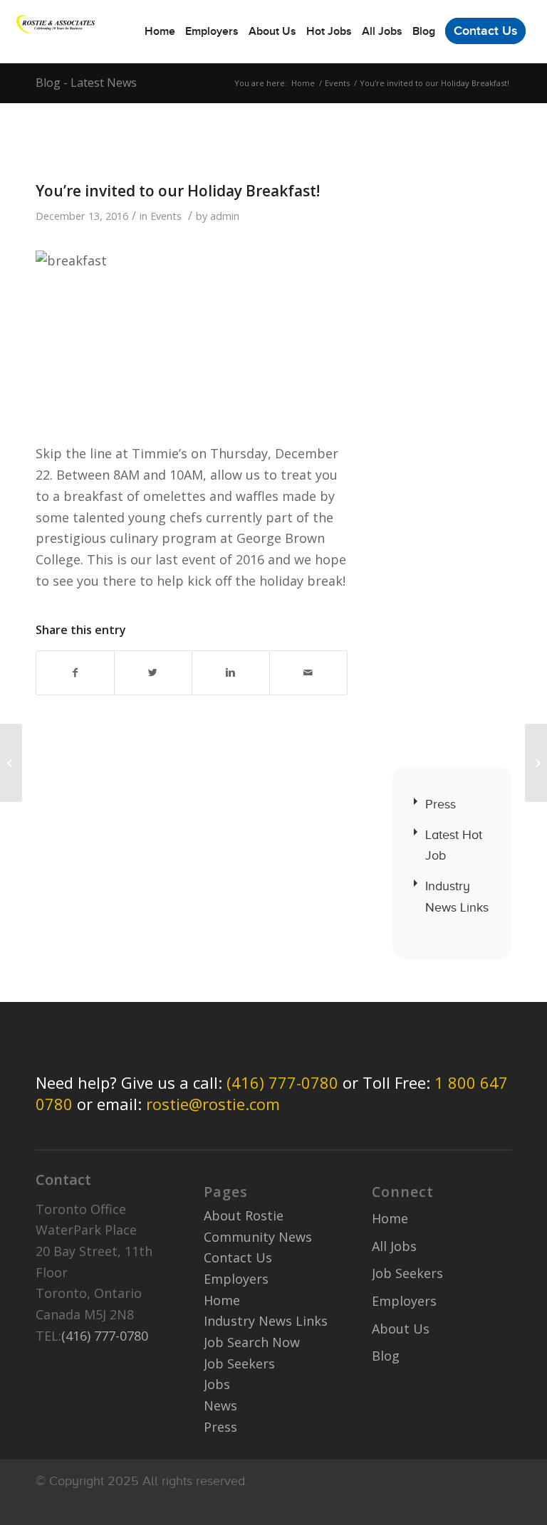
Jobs (217, 1384)
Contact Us (238, 1257)
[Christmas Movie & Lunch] (11, 763)
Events (337, 83)
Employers (236, 1278)
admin (224, 216)
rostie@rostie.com (213, 1103)
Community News (258, 1236)
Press (440, 804)
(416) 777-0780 (282, 1082)
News (220, 1405)
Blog (386, 1355)
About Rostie (243, 1215)
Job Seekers (239, 1363)
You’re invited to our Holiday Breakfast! (178, 191)
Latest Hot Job (453, 845)
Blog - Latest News (86, 82)
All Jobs (394, 1246)
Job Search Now (252, 1342)
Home (303, 83)
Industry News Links (457, 896)
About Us (400, 1328)
